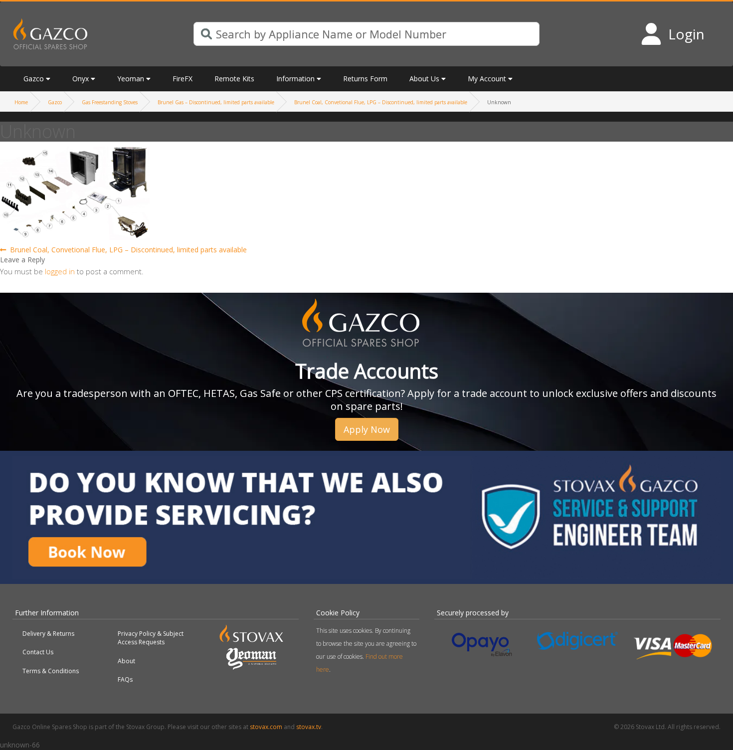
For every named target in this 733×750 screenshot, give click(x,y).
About (126, 661)
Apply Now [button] (367, 429)
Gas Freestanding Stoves (110, 102)
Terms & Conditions (50, 671)
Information (295, 78)
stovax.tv (308, 727)
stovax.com (266, 727)
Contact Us (37, 652)
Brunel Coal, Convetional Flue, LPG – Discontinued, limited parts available (380, 102)
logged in (60, 271)
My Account (487, 78)
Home (21, 102)
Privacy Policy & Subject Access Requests (150, 637)
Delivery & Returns (48, 633)
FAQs (125, 679)
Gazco (55, 102)
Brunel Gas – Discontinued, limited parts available (216, 102)
